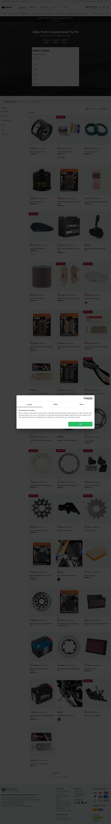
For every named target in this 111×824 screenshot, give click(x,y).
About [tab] (81, 404)
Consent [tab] (29, 404)
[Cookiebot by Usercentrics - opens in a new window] (85, 398)
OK (80, 424)
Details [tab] (55, 404)
